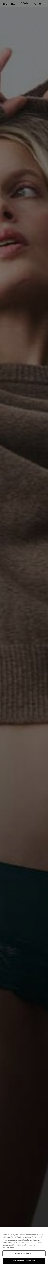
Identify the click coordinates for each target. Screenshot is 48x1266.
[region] (24, 1246)
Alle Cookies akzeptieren (24, 1261)
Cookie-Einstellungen (24, 1253)
